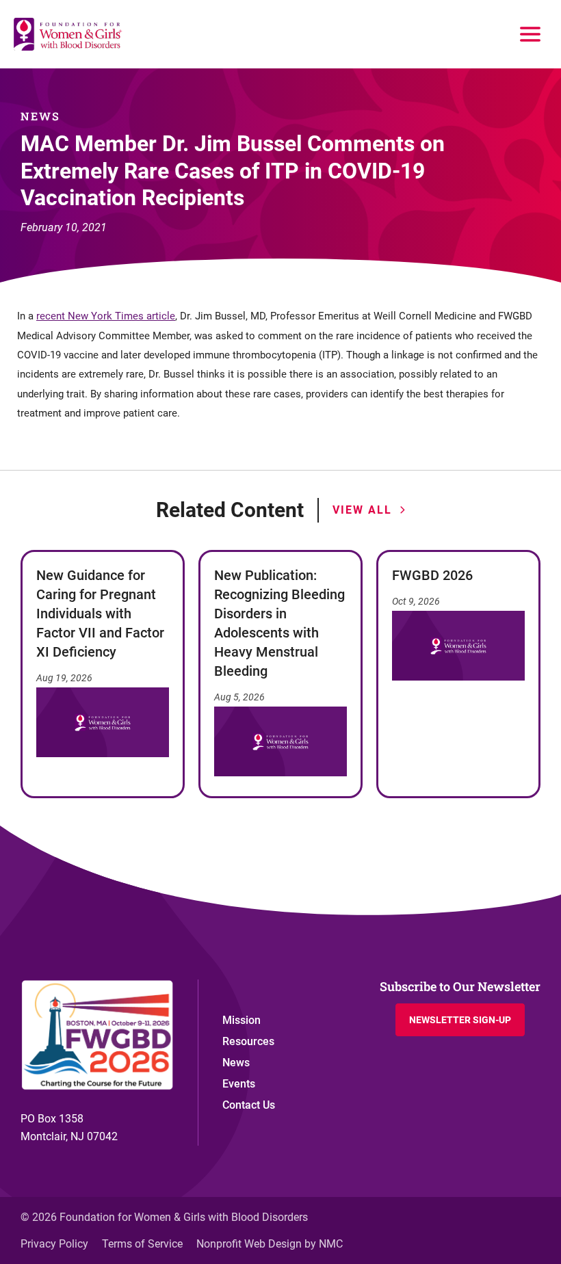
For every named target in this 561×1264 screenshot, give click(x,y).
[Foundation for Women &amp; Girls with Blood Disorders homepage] (68, 34)
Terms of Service (142, 1243)
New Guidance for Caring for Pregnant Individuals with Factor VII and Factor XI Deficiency (100, 613)
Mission (241, 1020)
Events (238, 1083)
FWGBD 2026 (432, 575)
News (236, 1062)
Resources (248, 1041)
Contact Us (248, 1104)
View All (361, 509)
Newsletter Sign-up (460, 1019)
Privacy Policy (54, 1243)
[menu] (530, 34)
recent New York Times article (105, 316)
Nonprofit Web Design (249, 1243)
